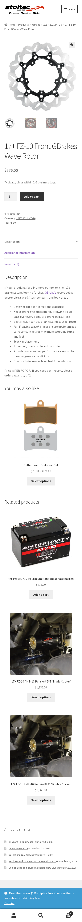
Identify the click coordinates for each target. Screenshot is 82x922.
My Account (13, 915)
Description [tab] (12, 242)
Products (23, 24)
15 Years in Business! (21, 842)
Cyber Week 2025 (18, 848)
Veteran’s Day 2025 (20, 855)
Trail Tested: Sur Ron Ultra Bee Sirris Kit (32, 861)
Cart (63, 912)
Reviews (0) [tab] (11, 264)
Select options (41, 481)
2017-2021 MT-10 (52, 24)
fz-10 (13, 222)
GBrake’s (50, 292)
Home (12, 24)
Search (41, 915)
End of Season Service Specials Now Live (32, 867)
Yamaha (36, 24)
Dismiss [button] (9, 903)
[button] (72, 45)
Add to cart (31, 196)
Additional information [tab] (19, 253)
